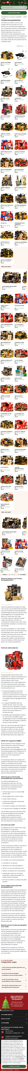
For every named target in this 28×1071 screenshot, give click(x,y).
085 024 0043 (18, 1006)
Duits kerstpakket (10, 691)
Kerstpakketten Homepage (8, 17)
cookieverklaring (19, 1056)
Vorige (4, 574)
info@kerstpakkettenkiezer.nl (13, 1036)
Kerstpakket (19, 17)
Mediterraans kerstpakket (12, 715)
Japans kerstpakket (10, 703)
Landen (25, 17)
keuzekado (18, 749)
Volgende (23, 574)
